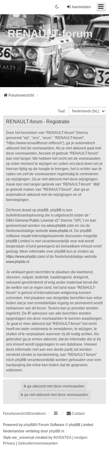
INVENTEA (62, 437)
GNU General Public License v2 (32, 220)
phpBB (29, 425)
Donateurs (37, 413)
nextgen (81, 437)
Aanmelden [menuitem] (81, 7)
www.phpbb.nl (60, 231)
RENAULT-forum (50, 33)
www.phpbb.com (60, 225)
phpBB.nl (56, 431)
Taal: (62, 111)
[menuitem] (75, 413)
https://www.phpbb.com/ (25, 256)
